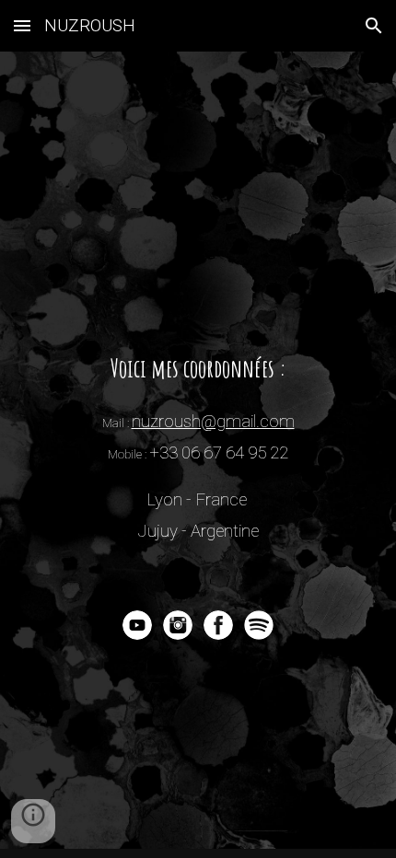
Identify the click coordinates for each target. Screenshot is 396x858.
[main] (198, 448)
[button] (22, 25)
